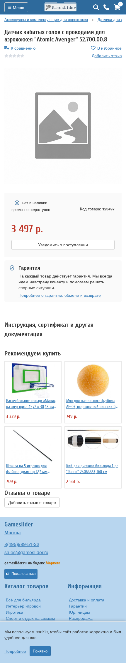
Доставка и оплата (86, 600)
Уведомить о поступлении (63, 244)
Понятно (40, 651)
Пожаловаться (23, 574)
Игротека (14, 612)
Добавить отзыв (107, 55)
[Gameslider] (61, 7)
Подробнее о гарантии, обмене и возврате (59, 295)
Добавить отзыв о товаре (32, 502)
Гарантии (78, 606)
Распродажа (81, 618)
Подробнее (15, 651)
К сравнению (23, 48)
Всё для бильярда (23, 600)
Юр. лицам (79, 612)
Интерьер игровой (23, 606)
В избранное (109, 48)
